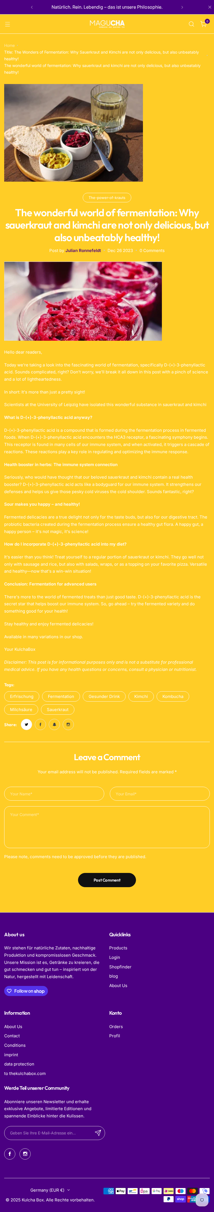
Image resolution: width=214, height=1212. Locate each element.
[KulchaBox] (107, 24)
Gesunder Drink (104, 696)
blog (113, 976)
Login (114, 957)
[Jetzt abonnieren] (98, 1133)
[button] (32, 7)
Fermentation (61, 696)
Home (9, 45)
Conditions (15, 1045)
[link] (26, 724)
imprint (11, 1054)
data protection (19, 1064)
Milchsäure (21, 709)
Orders (116, 1026)
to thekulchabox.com (25, 1073)
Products (118, 948)
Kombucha (172, 696)
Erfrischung (21, 696)
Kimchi (141, 696)
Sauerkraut (58, 709)
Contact (12, 1035)
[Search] (191, 24)
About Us (118, 985)
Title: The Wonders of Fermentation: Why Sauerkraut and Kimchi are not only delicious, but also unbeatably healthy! (101, 55)
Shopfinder (120, 966)
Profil (114, 1035)
